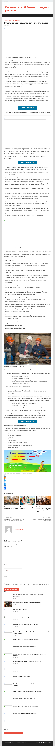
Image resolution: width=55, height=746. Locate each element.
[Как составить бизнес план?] (8, 669)
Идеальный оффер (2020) (20, 609)
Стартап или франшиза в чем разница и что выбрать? (27, 691)
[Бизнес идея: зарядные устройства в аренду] (8, 713)
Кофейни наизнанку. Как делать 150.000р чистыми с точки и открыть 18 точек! (43, 509)
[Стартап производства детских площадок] (8, 646)
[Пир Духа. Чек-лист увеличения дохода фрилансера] (8, 602)
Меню (8, 15)
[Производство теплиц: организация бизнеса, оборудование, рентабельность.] (8, 594)
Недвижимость (19, 732)
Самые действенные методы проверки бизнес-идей (27, 661)
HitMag (49, 742)
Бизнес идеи (7, 20)
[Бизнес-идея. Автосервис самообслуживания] (8, 706)
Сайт (5, 576)
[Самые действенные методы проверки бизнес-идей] (8, 661)
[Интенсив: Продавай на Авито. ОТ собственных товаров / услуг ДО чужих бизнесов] (8, 632)
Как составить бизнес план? (20, 669)
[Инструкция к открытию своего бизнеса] (8, 698)
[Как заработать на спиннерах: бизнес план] (8, 721)
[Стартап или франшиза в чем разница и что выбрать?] (8, 691)
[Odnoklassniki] (27, 478)
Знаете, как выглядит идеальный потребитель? (11, 507)
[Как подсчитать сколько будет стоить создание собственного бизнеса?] (8, 654)
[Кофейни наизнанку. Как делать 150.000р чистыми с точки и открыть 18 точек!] (43, 505)
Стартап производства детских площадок (24, 646)
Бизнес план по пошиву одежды (22, 676)
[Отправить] (27, 488)
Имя (5, 564)
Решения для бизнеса (15, 20)
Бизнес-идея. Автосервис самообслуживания (25, 706)
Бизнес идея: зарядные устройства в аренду (25, 713)
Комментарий (8, 546)
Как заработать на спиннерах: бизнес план (24, 721)
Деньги (12, 732)
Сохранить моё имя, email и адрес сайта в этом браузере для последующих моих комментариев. (26, 585)
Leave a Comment (7, 25)
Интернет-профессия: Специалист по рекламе (25, 624)
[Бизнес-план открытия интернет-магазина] (8, 617)
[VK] (27, 476)
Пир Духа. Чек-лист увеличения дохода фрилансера (27, 602)
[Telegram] (27, 480)
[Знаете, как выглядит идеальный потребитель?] (11, 505)
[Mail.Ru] (27, 486)
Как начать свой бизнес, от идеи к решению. (27, 9)
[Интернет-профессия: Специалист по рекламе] (8, 624)
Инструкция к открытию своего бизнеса (24, 698)
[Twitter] (27, 484)
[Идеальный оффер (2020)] (8, 609)
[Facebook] (27, 482)
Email (6, 570)
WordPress (43, 742)
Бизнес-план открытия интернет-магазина (24, 617)
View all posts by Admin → (19, 529)
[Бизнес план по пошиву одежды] (27, 505)
